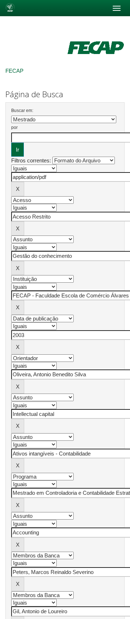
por (14, 127)
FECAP (14, 71)
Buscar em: (22, 110)
